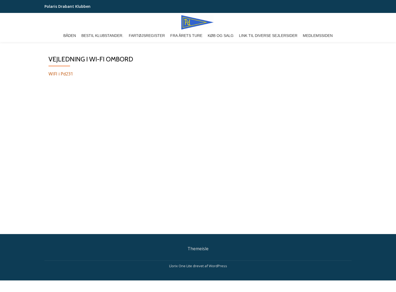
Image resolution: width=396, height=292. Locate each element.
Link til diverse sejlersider (268, 35)
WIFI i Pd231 (60, 74)
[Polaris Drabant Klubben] (197, 22)
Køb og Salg (221, 35)
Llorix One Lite (181, 265)
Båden (69, 35)
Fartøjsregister (147, 35)
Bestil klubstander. (102, 35)
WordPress (218, 265)
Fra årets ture (186, 35)
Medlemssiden (318, 35)
